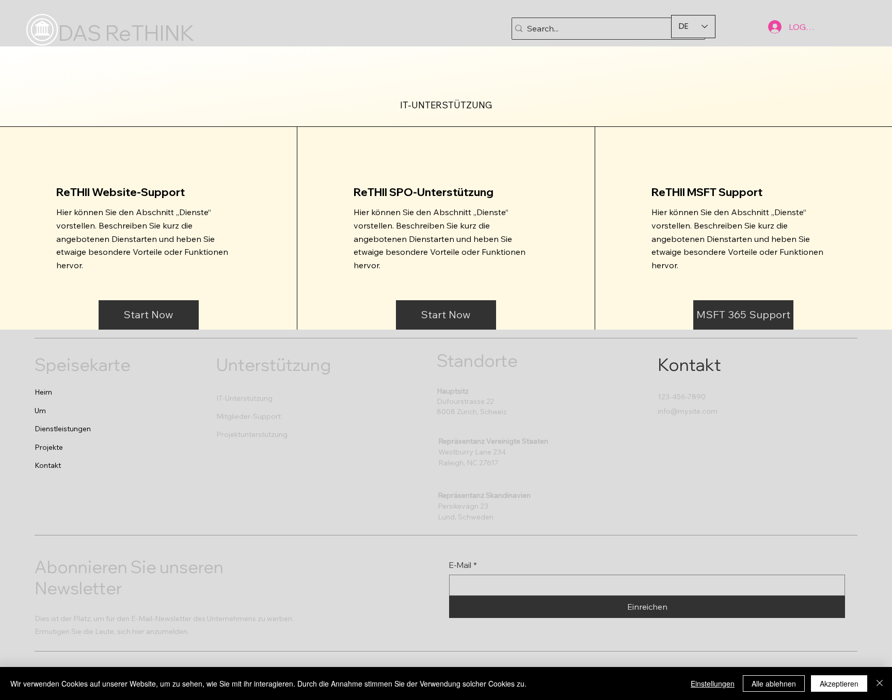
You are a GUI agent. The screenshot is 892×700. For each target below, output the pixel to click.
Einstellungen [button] (713, 683)
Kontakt (48, 465)
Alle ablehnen (774, 683)
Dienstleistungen (63, 428)
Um (40, 410)
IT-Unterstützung (244, 398)
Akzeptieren (839, 683)
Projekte (49, 447)
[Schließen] (879, 683)
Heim (43, 392)
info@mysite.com (688, 411)
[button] (149, 315)
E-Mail (463, 565)
